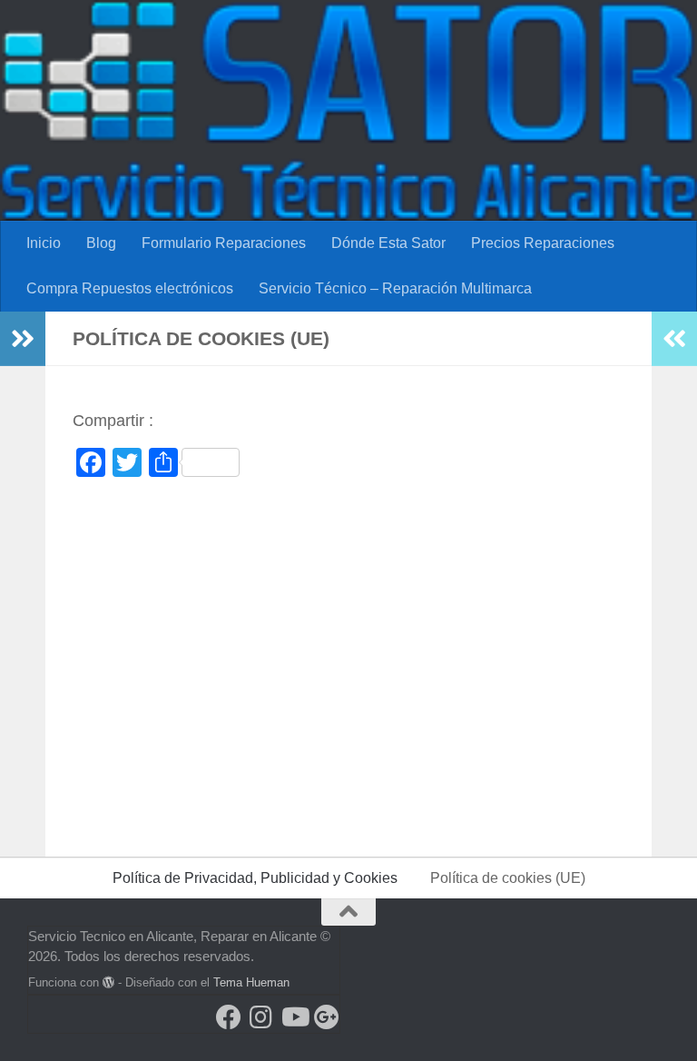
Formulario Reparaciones (224, 243)
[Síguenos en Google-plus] (326, 1017)
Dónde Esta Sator (388, 243)
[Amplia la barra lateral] (22, 339)
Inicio (43, 243)
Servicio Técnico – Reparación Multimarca (395, 288)
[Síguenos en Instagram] (261, 1017)
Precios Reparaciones (542, 243)
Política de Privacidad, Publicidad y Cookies (255, 878)
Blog (101, 243)
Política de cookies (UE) (507, 878)
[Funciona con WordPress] (108, 982)
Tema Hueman (251, 982)
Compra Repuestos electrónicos (129, 288)
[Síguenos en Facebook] (228, 1017)
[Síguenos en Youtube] (294, 1017)
